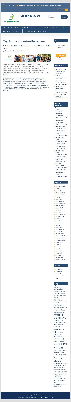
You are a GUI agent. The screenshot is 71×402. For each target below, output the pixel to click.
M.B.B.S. (5, 27)
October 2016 (59, 238)
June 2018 (58, 212)
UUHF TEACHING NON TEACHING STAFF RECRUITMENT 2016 (22, 89)
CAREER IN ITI (58, 320)
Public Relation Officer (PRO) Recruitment (37, 87)
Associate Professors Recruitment (12, 83)
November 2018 (60, 203)
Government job (9, 78)
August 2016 (59, 242)
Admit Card (59, 271)
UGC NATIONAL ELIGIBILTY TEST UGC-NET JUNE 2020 (61, 82)
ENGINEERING (58, 336)
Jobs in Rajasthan (61, 369)
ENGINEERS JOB (60, 339)
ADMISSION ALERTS (58, 291)
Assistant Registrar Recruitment (37, 81)
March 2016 (59, 253)
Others (18, 31)
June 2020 (58, 190)
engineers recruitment (60, 341)
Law (35, 27)
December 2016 (60, 234)
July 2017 (58, 218)
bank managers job (59, 312)
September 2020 (60, 186)
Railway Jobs (57, 375)
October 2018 (59, 206)
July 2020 (58, 188)
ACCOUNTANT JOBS (58, 290)
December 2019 (60, 193)
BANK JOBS (62, 311)
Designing (43, 27)
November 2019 (60, 195)
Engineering (14, 27)
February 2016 (60, 255)
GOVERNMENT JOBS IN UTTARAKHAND (13, 85)
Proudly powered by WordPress (26, 397)
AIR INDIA (58, 295)
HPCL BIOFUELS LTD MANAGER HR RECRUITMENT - (61, 128)
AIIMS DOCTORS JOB (59, 293)
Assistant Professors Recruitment (19, 81)
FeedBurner (60, 59)
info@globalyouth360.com (27, 5)
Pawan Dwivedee (21, 51)
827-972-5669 (9, 5)
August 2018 (59, 208)
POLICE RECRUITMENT (62, 373)
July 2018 (58, 210)
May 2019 (58, 197)
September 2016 (60, 240)
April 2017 (58, 225)
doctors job (57, 334)
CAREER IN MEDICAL (60, 322)
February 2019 (60, 201)
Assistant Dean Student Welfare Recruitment (22, 80)
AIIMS (64, 291)
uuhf (4, 89)
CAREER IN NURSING (59, 324)
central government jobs (59, 329)
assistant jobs (59, 305)
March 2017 (59, 227)
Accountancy (53, 27)
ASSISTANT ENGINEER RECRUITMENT (58, 299)
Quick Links (61, 10)
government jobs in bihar (60, 350)
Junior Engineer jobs (58, 371)
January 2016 (59, 257)
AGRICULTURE (7, 31)
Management (26, 27)
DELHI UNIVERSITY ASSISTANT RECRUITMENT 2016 (61, 133)
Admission (59, 269)
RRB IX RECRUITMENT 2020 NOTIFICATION (61, 77)
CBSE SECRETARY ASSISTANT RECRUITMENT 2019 (61, 96)
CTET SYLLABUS (61, 332)
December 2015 (60, 259)
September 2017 (60, 216)
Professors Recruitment (19, 87)
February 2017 (60, 229)
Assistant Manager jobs (60, 307)
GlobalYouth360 (30, 15)
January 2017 (59, 231)
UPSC (62, 380)
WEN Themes (50, 397)
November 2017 (60, 214)
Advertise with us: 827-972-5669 (51, 5)
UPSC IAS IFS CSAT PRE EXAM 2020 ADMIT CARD (61, 71)
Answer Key (59, 274)
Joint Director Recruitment (31, 85)
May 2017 (58, 223)
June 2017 (58, 221)
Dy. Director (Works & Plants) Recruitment (33, 83)
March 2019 (59, 199)
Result (57, 278)
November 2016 (60, 236)
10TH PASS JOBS (58, 288)
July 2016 (58, 244)
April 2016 (58, 251)
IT (60, 27)
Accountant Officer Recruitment (25, 78)
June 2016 (58, 246)
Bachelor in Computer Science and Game (36, 31)
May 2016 (58, 249)
